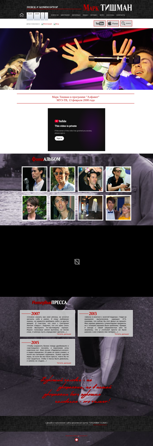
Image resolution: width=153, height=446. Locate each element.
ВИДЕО (85, 15)
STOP (37, 14)
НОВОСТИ (54, 15)
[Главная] (22, 16)
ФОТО (102, 15)
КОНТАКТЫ (121, 15)
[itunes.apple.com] (113, 26)
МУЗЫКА (93, 15)
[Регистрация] (46, 24)
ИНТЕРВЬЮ (76, 15)
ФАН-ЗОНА (110, 15)
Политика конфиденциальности (76, 436)
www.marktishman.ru (100, 425)
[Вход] (56, 24)
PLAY (30, 14)
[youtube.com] (100, 26)
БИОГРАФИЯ (65, 15)
